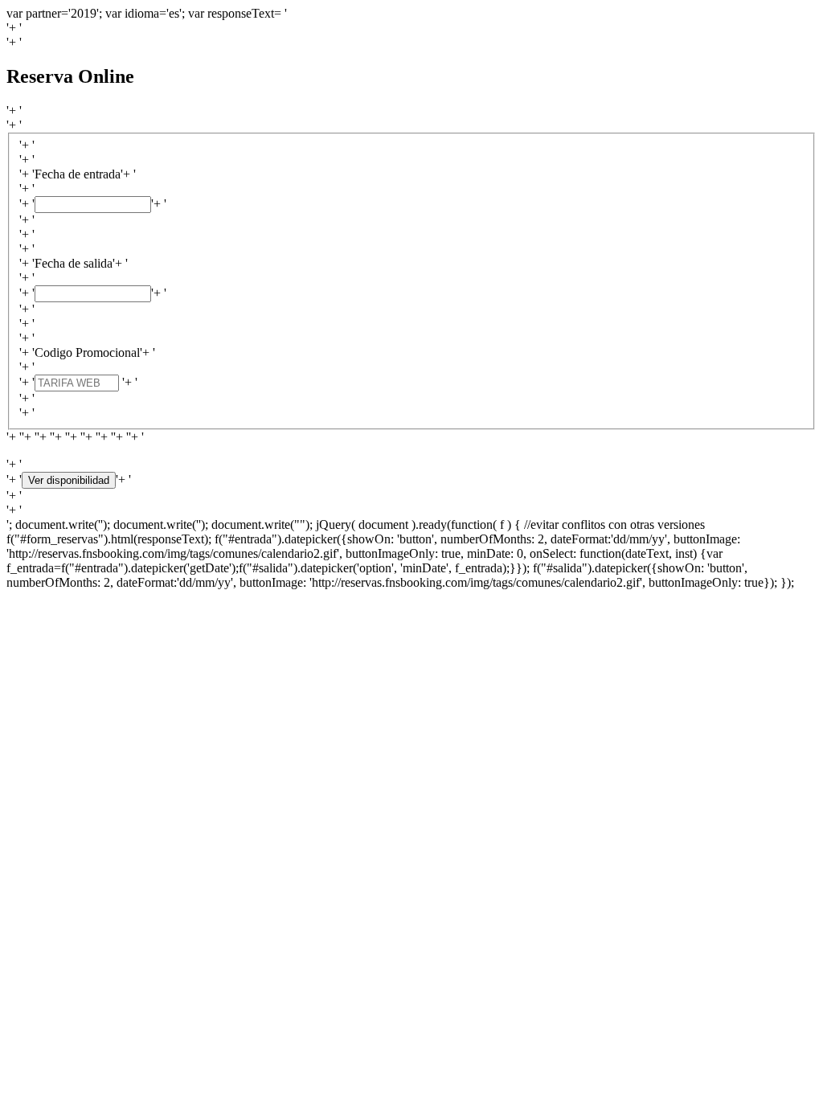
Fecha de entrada (78, 174)
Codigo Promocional (87, 352)
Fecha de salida (74, 263)
